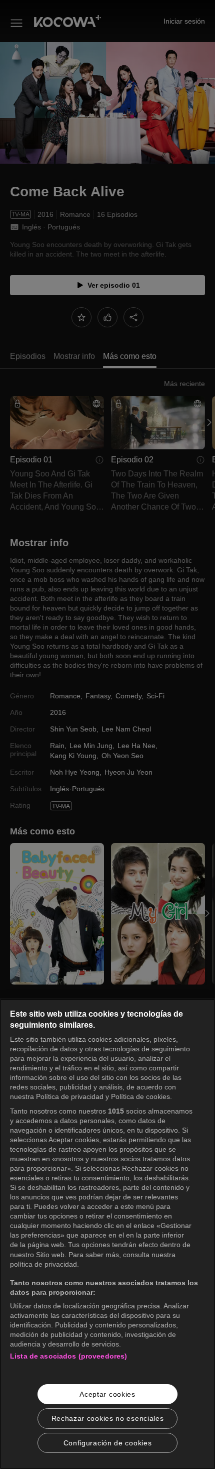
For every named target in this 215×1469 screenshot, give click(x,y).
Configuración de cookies (108, 1443)
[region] (107, 1234)
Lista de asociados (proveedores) (68, 1356)
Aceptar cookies (108, 1394)
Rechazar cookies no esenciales (108, 1418)
